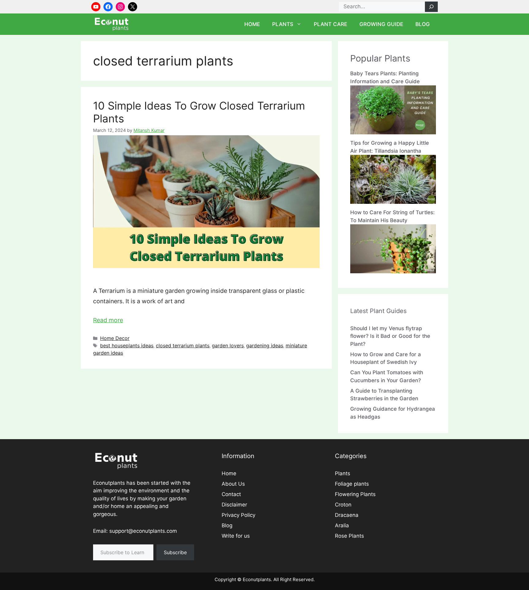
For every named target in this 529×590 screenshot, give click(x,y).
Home (252, 24)
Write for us (236, 536)
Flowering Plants (355, 494)
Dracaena (346, 515)
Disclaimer (234, 505)
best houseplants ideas (126, 345)
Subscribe (175, 552)
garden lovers (228, 345)
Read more (108, 320)
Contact (231, 494)
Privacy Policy (238, 515)
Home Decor (114, 338)
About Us (233, 484)
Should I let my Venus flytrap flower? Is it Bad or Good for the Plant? (390, 336)
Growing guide (381, 24)
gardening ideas (264, 345)
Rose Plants (349, 536)
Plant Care (330, 24)
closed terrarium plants (182, 345)
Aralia (342, 525)
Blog (422, 24)
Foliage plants (352, 484)
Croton (343, 505)
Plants (282, 24)
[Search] (431, 7)
